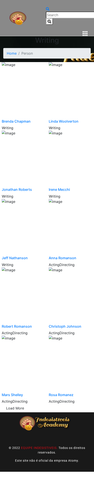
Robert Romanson (17, 326)
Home (12, 53)
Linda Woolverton (63, 121)
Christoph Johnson (65, 326)
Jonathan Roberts (17, 189)
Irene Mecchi (59, 189)
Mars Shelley (12, 395)
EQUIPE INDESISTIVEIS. (39, 448)
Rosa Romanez (61, 395)
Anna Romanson (62, 258)
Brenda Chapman (16, 121)
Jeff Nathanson (15, 258)
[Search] (49, 21)
